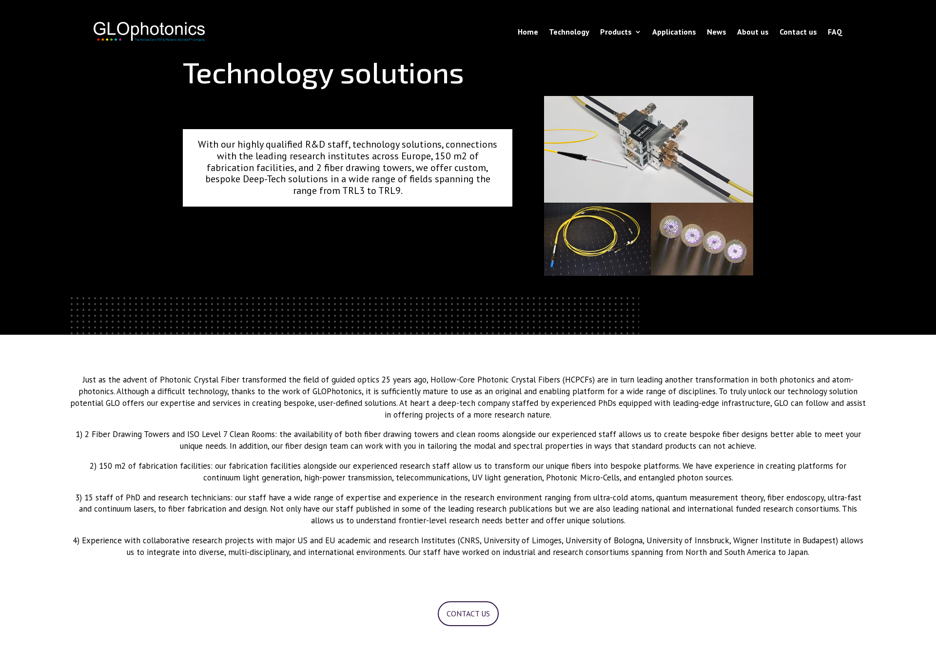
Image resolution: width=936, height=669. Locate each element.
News (716, 32)
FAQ (835, 32)
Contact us (798, 32)
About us (753, 32)
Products (616, 32)
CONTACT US (468, 613)
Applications (674, 32)
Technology (569, 32)
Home (528, 32)
